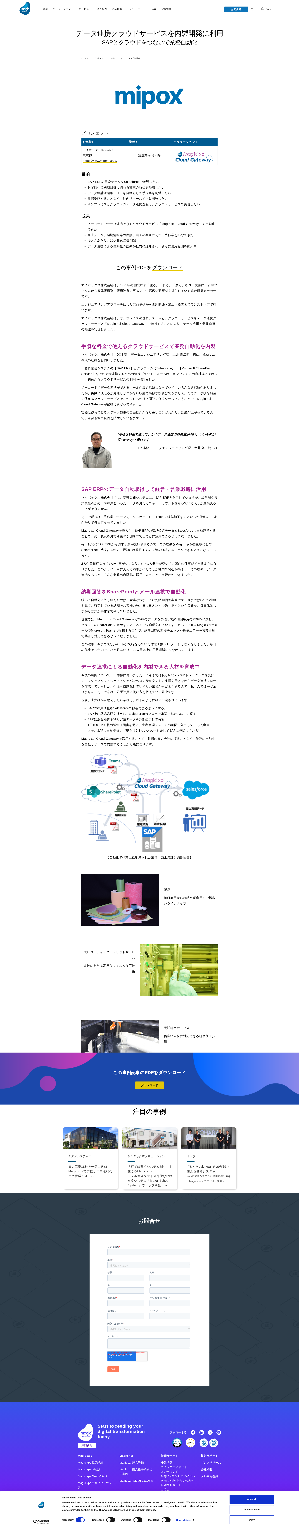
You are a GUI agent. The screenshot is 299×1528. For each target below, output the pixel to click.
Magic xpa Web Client (92, 1476)
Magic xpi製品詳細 (131, 1462)
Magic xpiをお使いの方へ (177, 1480)
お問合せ (236, 9)
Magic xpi (126, 1455)
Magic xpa (85, 1455)
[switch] (110, 1519)
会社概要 (207, 1469)
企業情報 (167, 1462)
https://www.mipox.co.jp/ (100, 160)
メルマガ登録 (209, 1476)
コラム (165, 1489)
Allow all (251, 1499)
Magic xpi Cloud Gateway (136, 1480)
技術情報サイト (171, 1485)
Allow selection (252, 1509)
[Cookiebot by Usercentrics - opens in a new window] (41, 1522)
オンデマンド (169, 1471)
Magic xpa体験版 (89, 1469)
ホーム (83, 58)
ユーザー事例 (96, 58)
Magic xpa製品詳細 (90, 1462)
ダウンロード (167, 267)
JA (267, 9)
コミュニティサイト (174, 1467)
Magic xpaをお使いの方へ (178, 1476)
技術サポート (169, 1455)
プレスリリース (211, 1462)
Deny (252, 1519)
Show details (183, 1520)
